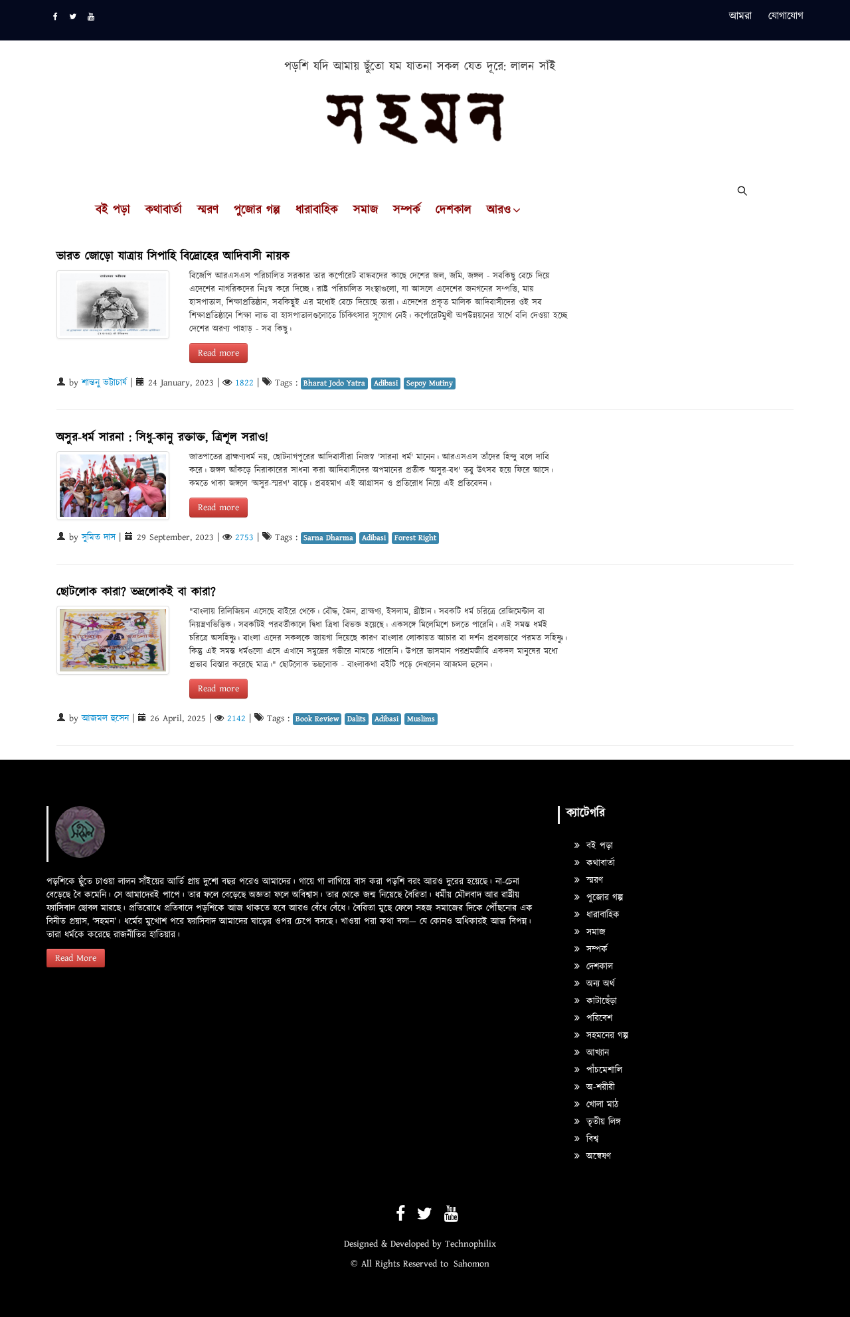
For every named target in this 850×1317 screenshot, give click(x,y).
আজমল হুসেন (105, 718)
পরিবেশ (597, 1018)
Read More (75, 958)
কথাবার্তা (163, 210)
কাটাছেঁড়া (600, 1001)
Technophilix (470, 1244)
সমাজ (365, 210)
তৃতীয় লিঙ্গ (602, 1122)
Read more (218, 353)
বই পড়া (113, 210)
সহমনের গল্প (605, 1035)
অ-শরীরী (599, 1087)
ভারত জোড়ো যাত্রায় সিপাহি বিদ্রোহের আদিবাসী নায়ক (173, 256)
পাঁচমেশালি (602, 1070)
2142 (236, 718)
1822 (244, 382)
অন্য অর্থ (599, 984)
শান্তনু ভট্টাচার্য (104, 382)
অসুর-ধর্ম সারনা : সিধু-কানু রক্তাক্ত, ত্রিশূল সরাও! (162, 437)
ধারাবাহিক (317, 210)
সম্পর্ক (406, 210)
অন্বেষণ (597, 1156)
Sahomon (471, 1264)
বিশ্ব (590, 1139)
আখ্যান (596, 1053)
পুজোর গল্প (257, 210)
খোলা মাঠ (600, 1104)
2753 (244, 537)
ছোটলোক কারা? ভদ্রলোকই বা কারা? (136, 592)
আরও (499, 210)
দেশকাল (453, 210)
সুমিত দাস (99, 537)
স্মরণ (207, 210)
